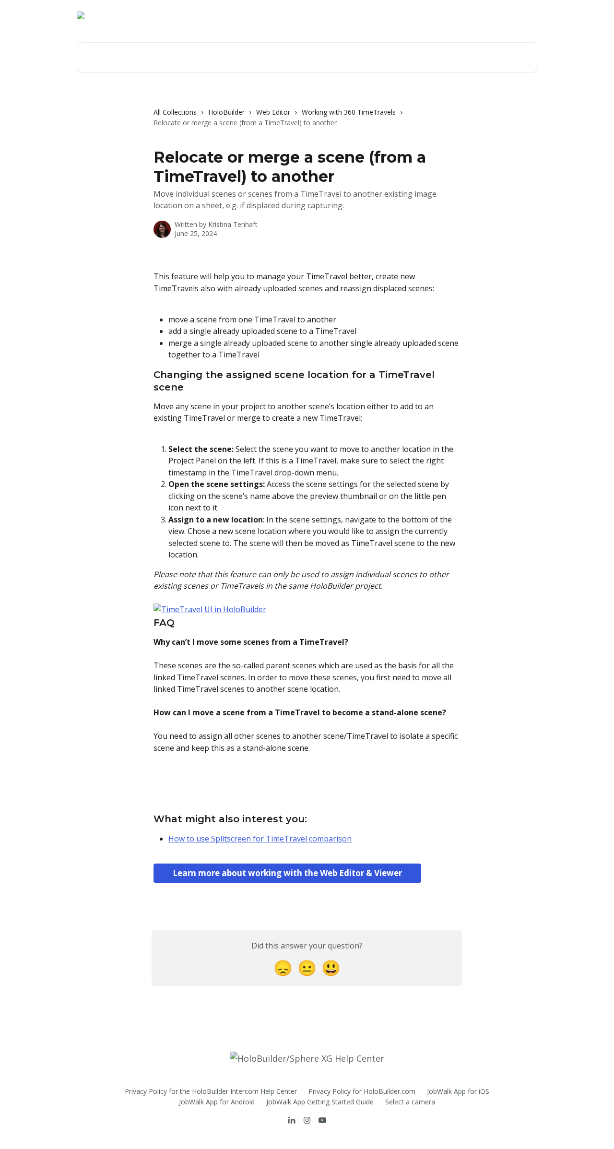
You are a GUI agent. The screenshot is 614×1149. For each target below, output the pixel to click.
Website (469, 15)
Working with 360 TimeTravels (349, 112)
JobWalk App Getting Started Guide (320, 1101)
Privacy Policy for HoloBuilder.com (361, 1091)
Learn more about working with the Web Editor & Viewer (287, 872)
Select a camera (410, 1101)
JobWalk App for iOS (458, 1091)
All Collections (175, 112)
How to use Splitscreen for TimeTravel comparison (260, 838)
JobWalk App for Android (217, 1101)
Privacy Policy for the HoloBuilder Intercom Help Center (211, 1091)
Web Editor (273, 112)
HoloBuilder (226, 112)
